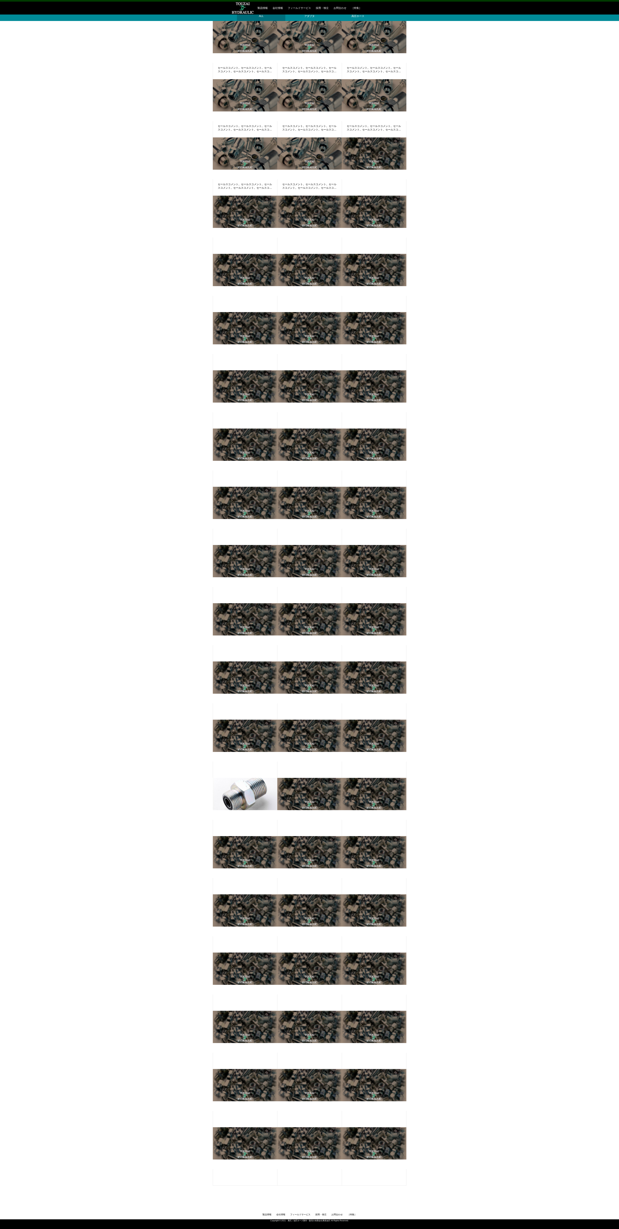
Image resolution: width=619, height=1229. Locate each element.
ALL (261, 16)
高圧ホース (357, 16)
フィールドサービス (299, 8)
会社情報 (278, 8)
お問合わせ (340, 8)
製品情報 (262, 8)
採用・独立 (322, 8)
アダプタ (309, 16)
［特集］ (356, 8)
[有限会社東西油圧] (233, 8)
